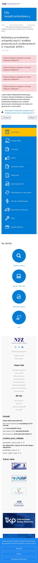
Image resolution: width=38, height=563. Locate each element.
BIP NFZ (19, 404)
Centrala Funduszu (19, 382)
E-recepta (14, 149)
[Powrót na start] (18, 4)
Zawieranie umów (17, 167)
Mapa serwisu (19, 359)
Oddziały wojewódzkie (19, 385)
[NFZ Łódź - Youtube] (22, 347)
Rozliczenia (15, 175)
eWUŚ (13, 158)
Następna (31, 117)
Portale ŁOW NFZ (19, 379)
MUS (13, 218)
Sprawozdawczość (17, 184)
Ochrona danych (19, 391)
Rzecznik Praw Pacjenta (19, 388)
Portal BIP (19, 410)
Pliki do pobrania (19, 376)
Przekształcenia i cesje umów (21, 192)
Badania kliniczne (17, 227)
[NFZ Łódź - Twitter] (16, 347)
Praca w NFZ (19, 373)
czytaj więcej (20, 466)
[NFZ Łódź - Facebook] (19, 347)
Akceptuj (19, 548)
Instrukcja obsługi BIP (19, 407)
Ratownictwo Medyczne (19, 210)
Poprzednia (7, 117)
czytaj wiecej (20, 491)
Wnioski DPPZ (16, 141)
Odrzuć (19, 554)
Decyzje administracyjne (19, 201)
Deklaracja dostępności (19, 351)
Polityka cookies (19, 356)
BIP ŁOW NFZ (19, 401)
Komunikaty (15, 132)
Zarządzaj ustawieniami (19, 559)
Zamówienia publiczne (19, 370)
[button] (36, 4)
